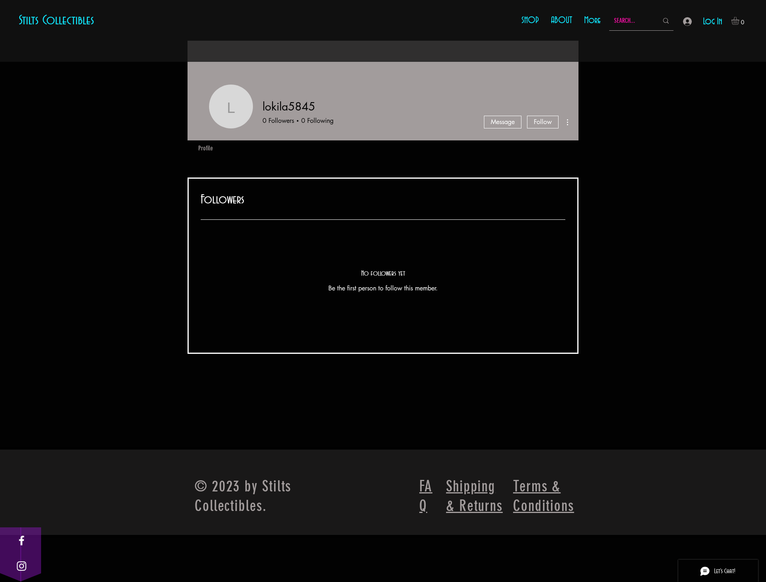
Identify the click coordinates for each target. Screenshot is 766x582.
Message (503, 122)
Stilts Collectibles (56, 20)
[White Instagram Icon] (21, 566)
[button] (739, 21)
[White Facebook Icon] (21, 540)
